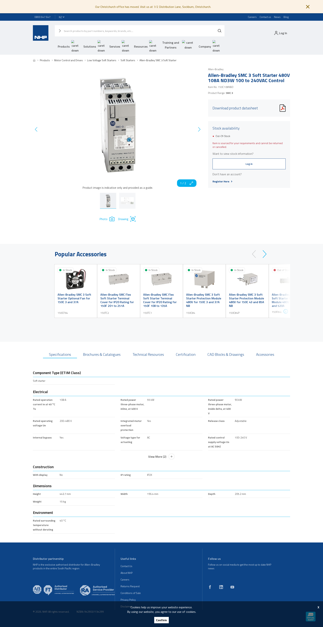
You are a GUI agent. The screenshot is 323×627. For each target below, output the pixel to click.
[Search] (219, 30)
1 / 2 (183, 183)
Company (205, 46)
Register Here (221, 181)
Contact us (265, 17)
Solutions (89, 46)
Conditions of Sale (131, 593)
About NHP (127, 573)
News (277, 17)
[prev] (255, 254)
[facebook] (210, 587)
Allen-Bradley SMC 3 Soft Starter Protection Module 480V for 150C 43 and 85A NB (246, 300)
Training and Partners (170, 45)
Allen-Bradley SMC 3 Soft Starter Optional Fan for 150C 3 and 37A (74, 298)
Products (64, 46)
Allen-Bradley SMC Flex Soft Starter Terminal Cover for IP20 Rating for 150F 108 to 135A (160, 300)
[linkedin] (221, 587)
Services (114, 46)
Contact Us (126, 566)
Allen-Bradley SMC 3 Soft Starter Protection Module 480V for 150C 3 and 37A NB (203, 300)
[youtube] (232, 587)
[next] (263, 254)
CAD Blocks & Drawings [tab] (225, 354)
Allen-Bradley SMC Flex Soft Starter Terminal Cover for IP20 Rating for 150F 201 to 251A (117, 300)
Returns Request (130, 586)
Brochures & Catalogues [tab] (102, 354)
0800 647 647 (42, 17)
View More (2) (157, 456)
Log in (249, 164)
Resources (141, 46)
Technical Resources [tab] (148, 354)
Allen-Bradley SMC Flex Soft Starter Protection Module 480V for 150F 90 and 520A (289, 300)
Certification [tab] (186, 354)
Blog (286, 17)
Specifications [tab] (60, 354)
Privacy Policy (128, 600)
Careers (252, 17)
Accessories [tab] (265, 354)
